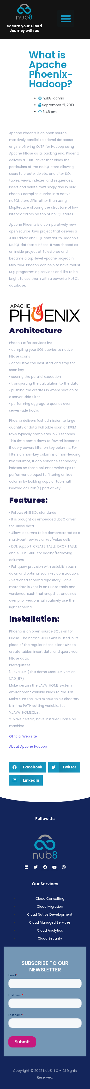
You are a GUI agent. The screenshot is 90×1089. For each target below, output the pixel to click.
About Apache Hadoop (28, 746)
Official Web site (23, 736)
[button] (65, 18)
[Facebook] (45, 867)
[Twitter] (36, 867)
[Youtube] (54, 867)
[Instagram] (64, 867)
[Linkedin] (26, 867)
